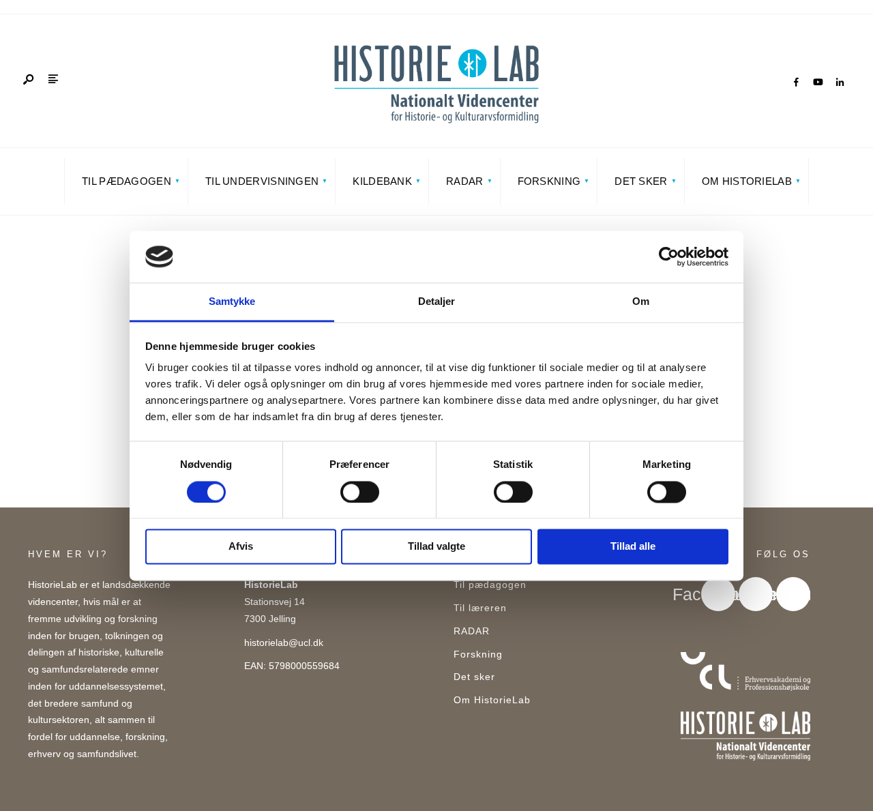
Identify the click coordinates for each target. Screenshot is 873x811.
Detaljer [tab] (437, 302)
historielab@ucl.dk (283, 643)
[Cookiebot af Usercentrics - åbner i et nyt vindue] (668, 256)
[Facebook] (796, 82)
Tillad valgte (436, 546)
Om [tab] (640, 302)
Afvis (240, 546)
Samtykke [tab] (232, 302)
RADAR (465, 181)
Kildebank (382, 181)
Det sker (641, 181)
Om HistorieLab (747, 181)
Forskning (549, 181)
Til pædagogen (126, 181)
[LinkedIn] (839, 82)
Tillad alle (632, 546)
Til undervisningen (262, 181)
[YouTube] (818, 82)
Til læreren (480, 608)
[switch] (359, 492)
